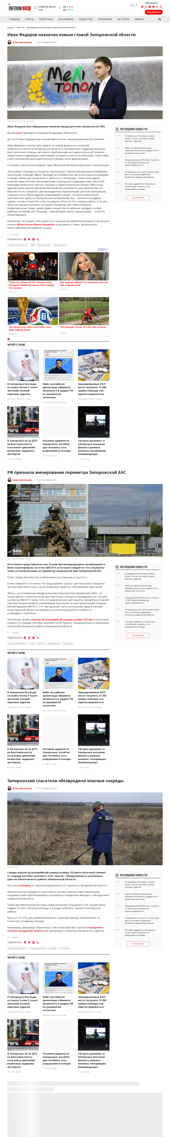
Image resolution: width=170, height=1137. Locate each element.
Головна (10, 27)
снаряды (52, 948)
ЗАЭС (33, 643)
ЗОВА (33, 245)
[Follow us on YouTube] (153, 7)
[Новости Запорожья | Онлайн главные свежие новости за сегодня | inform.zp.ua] (19, 8)
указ (19, 132)
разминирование (38, 948)
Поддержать (154, 12)
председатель (60, 245)
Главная (14, 19)
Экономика (66, 19)
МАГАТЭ (41, 643)
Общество (86, 19)
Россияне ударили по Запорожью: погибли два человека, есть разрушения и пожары (57, 445)
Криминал (105, 19)
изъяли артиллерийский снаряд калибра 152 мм (61, 619)
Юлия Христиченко (22, 42)
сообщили (24, 885)
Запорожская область (17, 245)
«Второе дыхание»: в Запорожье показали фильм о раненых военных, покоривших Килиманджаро (92, 447)
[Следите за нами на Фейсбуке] (142, 7)
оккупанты (68, 643)
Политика (46, 19)
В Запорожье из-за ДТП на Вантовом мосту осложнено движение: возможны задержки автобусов (22, 447)
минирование (54, 643)
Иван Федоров (44, 245)
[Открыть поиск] (160, 19)
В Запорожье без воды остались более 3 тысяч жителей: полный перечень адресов (22, 389)
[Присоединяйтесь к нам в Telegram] (149, 7)
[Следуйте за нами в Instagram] (146, 7)
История (123, 19)
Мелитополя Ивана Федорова (36, 224)
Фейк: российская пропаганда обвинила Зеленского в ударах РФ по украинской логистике (58, 390)
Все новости (138, 197)
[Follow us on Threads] (161, 7)
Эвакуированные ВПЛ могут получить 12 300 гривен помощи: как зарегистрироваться (92, 389)
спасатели (64, 948)
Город (29, 19)
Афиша (139, 19)
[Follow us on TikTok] (157, 7)
